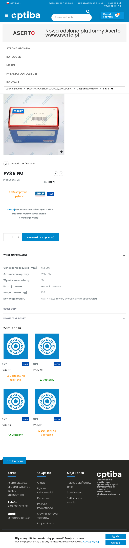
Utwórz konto (112, 6)
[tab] (64, 255)
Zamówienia (75, 492)
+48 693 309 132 (18, 506)
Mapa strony (45, 523)
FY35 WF (38, 370)
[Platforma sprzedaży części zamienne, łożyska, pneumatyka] (25, 15)
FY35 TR (6, 425)
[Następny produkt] (61, 173)
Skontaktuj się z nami (90, 3)
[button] (61, 152)
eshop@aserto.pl (19, 518)
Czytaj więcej (91, 541)
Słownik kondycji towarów (47, 516)
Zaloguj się (114, 3)
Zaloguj (10, 209)
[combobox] (71, 17)
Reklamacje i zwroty (75, 500)
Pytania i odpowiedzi (45, 490)
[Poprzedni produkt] (56, 173)
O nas (41, 483)
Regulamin (44, 498)
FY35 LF (37, 425)
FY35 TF (6, 370)
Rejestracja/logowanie (79, 485)
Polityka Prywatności (45, 506)
